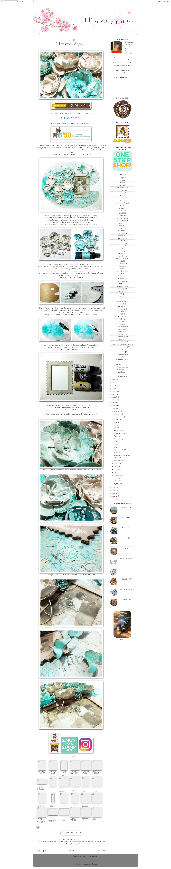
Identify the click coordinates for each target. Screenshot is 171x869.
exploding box (121, 258)
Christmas (120, 225)
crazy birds (121, 233)
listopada (117, 414)
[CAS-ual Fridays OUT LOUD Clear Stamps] (53, 786)
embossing (64, 841)
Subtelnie (117, 447)
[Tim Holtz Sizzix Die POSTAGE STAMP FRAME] (53, 770)
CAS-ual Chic (121, 218)
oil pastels (120, 316)
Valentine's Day (121, 359)
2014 (114, 490)
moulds (120, 306)
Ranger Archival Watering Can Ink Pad (63, 819)
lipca (115, 466)
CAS (120, 215)
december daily (121, 243)
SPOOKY (127, 538)
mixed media (92, 841)
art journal (121, 190)
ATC (121, 195)
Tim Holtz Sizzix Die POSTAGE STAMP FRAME (52, 772)
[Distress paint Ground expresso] (75, 802)
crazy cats (121, 236)
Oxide (121, 319)
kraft (120, 284)
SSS (80, 844)
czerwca (117, 469)
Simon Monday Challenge (69, 844)
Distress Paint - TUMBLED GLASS (51, 805)
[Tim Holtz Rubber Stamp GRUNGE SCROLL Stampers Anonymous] (42, 784)
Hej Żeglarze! (118, 430)
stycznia (117, 484)
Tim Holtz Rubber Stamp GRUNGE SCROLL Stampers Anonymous (41, 789)
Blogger (94, 864)
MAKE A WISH (126, 599)
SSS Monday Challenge (79, 113)
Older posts (100, 850)
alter (44, 841)
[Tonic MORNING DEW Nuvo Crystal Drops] (86, 802)
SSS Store (89, 123)
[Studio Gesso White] (86, 816)
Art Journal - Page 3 (126, 589)
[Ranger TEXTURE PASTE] (97, 816)
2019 (114, 400)
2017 (113, 405)
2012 (113, 496)
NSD (121, 314)
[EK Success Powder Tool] (97, 802)
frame (76, 841)
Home (72, 850)
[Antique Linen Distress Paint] (64, 802)
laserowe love (121, 286)
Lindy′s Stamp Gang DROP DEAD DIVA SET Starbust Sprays (62, 789)
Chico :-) (121, 223)
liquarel (121, 291)
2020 (114, 397)
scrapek (121, 334)
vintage (120, 362)
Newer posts (42, 850)
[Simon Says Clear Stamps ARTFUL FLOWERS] (86, 770)
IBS (121, 273)
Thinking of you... (119, 419)
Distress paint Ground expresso (74, 804)
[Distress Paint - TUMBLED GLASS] (53, 802)
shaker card (121, 342)
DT (59, 841)
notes (121, 311)
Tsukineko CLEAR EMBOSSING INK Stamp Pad (52, 819)
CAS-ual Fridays (121, 220)
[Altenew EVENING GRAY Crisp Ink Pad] (75, 816)
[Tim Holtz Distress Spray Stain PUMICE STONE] (86, 786)
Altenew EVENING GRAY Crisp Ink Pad (73, 819)
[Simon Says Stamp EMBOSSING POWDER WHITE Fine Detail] (42, 816)
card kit (121, 213)
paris (121, 324)
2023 (114, 388)
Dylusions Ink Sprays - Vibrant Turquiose (74, 789)
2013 (113, 493)
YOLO (116, 444)
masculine (120, 299)
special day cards (121, 347)
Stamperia (121, 352)
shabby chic (101, 841)
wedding (121, 372)
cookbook (121, 231)
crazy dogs (121, 238)
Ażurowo (117, 453)
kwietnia (117, 475)
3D (120, 180)
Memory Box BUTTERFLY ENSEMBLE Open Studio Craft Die (63, 773)
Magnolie (117, 422)
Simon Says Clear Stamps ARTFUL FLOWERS (85, 772)
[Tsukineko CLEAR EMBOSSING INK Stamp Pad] (53, 815)
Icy (126, 569)
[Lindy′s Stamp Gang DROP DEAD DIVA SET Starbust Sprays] (64, 786)
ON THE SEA (126, 507)
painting (121, 321)
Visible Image (121, 367)
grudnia (116, 411)
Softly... (116, 441)
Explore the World (120, 450)
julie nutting (121, 281)
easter (121, 251)
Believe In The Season (121, 433)
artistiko (121, 193)
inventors (121, 278)
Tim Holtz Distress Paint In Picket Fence (41, 805)
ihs (121, 276)
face (121, 261)
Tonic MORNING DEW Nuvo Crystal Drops (85, 805)
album (121, 183)
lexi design (121, 289)
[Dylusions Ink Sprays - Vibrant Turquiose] (75, 786)
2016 (114, 408)
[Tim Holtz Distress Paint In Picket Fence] (42, 802)
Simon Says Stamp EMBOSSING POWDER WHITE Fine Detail (41, 820)
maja (115, 472)
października (118, 417)
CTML (121, 241)
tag (121, 357)
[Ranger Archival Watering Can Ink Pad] (64, 815)
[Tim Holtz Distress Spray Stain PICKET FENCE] (97, 786)
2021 (113, 394)
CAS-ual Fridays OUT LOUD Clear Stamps (52, 789)
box (121, 205)
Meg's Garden (121, 301)
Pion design (121, 326)
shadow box (121, 339)
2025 (114, 382)
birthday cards (120, 203)
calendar (121, 208)
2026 (114, 380)
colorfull (54, 841)
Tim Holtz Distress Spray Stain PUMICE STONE (84, 789)
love (120, 296)
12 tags (121, 177)
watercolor (120, 369)
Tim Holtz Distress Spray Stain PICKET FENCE (95, 789)
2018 (114, 403)
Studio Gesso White (85, 819)
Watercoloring (118, 439)
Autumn (116, 428)
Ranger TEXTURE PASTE (96, 819)
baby (121, 200)
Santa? (126, 548)
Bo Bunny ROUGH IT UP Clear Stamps (95, 772)
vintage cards (120, 364)
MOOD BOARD (127, 528)
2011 (113, 499)
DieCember (121, 246)
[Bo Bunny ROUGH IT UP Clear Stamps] (97, 770)
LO (121, 294)
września (117, 461)
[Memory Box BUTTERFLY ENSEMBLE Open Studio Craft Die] (64, 770)
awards (120, 198)
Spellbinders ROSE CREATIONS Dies (41, 772)
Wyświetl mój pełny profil (122, 65)
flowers (71, 841)
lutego (116, 481)
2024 (114, 385)
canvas (48, 841)
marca (116, 478)
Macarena (130, 42)
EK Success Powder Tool (96, 804)
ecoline (120, 253)
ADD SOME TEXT (126, 579)
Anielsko (117, 425)
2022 (114, 391)
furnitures (121, 268)
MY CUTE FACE (127, 517)
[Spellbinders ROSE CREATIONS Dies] (42, 770)
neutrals (120, 309)
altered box (121, 188)
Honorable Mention (126, 558)
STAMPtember (121, 354)
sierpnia (116, 463)
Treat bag (117, 436)
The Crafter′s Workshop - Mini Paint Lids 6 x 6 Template (74, 773)
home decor (83, 841)
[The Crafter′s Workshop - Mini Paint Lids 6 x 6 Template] (75, 770)
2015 (113, 487)
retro (120, 332)
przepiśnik (121, 329)
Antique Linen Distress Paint (62, 804)
